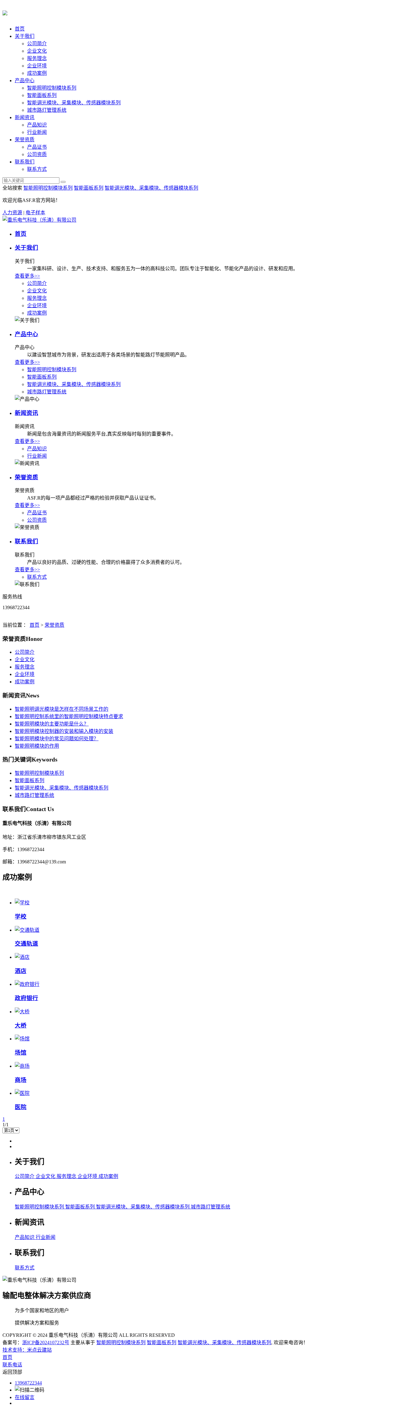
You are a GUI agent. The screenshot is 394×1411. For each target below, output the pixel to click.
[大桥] (22, 1011)
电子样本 (35, 212)
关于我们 (24, 36)
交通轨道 (26, 943)
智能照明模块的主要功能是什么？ (52, 723)
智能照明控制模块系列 (51, 87)
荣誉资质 (24, 139)
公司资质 (37, 154)
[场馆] (22, 1038)
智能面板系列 (42, 95)
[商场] (22, 1066)
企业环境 (37, 65)
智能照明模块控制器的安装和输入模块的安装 (64, 731)
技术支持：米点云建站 (27, 1350)
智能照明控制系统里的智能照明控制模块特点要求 (69, 716)
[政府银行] (27, 984)
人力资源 (12, 212)
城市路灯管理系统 (46, 110)
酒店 (20, 971)
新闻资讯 (24, 117)
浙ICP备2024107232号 (45, 1342)
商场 (20, 1080)
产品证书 (37, 147)
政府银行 (26, 998)
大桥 (20, 1025)
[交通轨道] (27, 930)
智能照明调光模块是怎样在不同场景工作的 (61, 709)
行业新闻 (37, 132)
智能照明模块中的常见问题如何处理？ (56, 738)
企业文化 (37, 51)
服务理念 (37, 58)
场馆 (20, 1052)
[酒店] (22, 957)
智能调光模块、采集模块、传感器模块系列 (74, 102)
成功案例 (37, 73)
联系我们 (24, 161)
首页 (20, 28)
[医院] (22, 1093)
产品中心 (24, 80)
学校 (20, 916)
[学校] (22, 902)
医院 (20, 1107)
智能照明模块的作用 (37, 746)
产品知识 (37, 124)
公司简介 (37, 43)
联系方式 (37, 169)
